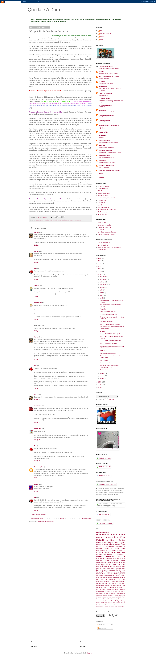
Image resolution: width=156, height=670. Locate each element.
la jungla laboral (108, 544)
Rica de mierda (103, 122)
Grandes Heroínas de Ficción (116, 568)
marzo (102, 373)
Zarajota (101, 177)
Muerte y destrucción (105, 546)
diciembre (103, 276)
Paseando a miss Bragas (115, 572)
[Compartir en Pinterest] (63, 217)
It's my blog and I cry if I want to (111, 564)
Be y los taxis (100, 591)
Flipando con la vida (58, 220)
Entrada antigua (86, 518)
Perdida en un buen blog (106, 115)
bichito (105, 578)
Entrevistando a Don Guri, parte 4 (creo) (110, 152)
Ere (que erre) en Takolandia (107, 112)
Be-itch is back (108, 591)
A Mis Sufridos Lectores (105, 128)
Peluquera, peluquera (106, 321)
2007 (100, 384)
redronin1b (37, 406)
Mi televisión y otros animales (107, 198)
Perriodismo (112, 593)
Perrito (118, 593)
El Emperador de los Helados (107, 209)
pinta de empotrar (119, 606)
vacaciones (114, 537)
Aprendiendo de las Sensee (106, 234)
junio (101, 293)
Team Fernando (103, 117)
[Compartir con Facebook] (61, 217)
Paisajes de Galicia (104, 78)
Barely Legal (103, 135)
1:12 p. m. (37, 245)
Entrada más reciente (36, 518)
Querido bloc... (103, 87)
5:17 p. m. (37, 359)
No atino (102, 331)
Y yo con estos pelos (118, 581)
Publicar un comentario (39, 514)
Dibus (105, 576)
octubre (102, 282)
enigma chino (111, 578)
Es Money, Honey (104, 98)
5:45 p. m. (37, 399)
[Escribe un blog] (57, 217)
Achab (36, 251)
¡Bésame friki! (102, 250)
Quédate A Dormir (46, 9)
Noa (101, 39)
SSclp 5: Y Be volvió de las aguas (110, 334)
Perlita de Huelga (104, 120)
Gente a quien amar (115, 548)
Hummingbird (38, 467)
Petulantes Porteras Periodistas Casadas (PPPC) (109, 366)
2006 (100, 387)
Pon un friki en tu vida (104, 243)
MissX (101, 174)
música (117, 544)
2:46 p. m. (37, 319)
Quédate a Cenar (108, 601)
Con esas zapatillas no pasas (107, 162)
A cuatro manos (100, 604)
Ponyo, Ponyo (104, 309)
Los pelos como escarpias (105, 570)
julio (101, 290)
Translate (111, 399)
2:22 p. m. (37, 279)
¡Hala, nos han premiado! (107, 312)
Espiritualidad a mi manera (103, 606)
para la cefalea (103, 132)
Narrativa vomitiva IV (104, 167)
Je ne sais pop (102, 214)
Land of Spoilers (103, 188)
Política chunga (101, 574)
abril (101, 298)
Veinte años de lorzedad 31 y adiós (108, 73)
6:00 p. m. (37, 440)
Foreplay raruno (68, 220)
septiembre (103, 284)
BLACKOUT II (102, 107)
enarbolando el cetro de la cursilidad (109, 550)
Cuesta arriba (104, 370)
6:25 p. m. (37, 461)
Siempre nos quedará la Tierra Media (109, 247)
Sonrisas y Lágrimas (115, 587)
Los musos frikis (103, 245)
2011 (100, 269)
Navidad (99, 548)
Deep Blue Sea (48, 220)
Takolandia (102, 110)
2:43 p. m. (37, 296)
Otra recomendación (104, 227)
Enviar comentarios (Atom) (46, 521)
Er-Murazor (38, 303)
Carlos (36, 232)
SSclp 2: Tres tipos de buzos (108, 343)
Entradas (102, 624)
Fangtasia (99, 593)
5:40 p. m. (37, 388)
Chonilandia (100, 583)
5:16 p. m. (37, 331)
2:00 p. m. (37, 262)
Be (35, 268)
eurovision (112, 597)
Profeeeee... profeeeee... (114, 554)
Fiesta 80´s (103, 350)
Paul (101, 578)
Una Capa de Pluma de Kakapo (109, 76)
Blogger (89, 653)
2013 (100, 263)
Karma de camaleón (106, 363)
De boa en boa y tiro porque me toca (115, 604)
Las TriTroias (104, 360)
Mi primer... (101, 230)
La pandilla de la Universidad (109, 314)
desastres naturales (106, 589)
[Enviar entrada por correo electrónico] (51, 217)
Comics (115, 591)
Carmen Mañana (105, 33)
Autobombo (120, 546)
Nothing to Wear (103, 195)
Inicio (62, 518)
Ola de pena (120, 570)
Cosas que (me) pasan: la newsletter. (109, 68)
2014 (100, 261)
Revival (112, 606)
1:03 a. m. (37, 478)
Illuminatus (37, 429)
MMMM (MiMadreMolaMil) (113, 585)
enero (102, 378)
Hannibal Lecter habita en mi (106, 147)
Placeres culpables (112, 558)
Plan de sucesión (103, 95)
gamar (36, 484)
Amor (123, 544)
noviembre (103, 279)
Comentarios (103, 628)
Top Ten (112, 566)
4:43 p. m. (37, 510)
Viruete (100, 205)
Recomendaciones (105, 534)
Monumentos (111, 576)
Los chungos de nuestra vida (107, 232)
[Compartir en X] (59, 217)
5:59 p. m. (37, 422)
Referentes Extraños (103, 556)
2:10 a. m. (37, 491)
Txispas (36, 285)
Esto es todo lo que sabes (106, 83)
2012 (100, 266)
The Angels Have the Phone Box (110, 602)
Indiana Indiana (113, 595)
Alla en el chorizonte (105, 150)
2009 (100, 274)
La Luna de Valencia (105, 105)
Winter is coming (112, 599)
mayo (102, 295)
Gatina (105, 595)
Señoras (105, 587)
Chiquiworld (102, 202)
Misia (102, 36)
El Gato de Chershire (105, 93)
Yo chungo (122, 602)
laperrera (102, 145)
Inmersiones (77, 220)
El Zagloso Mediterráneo (106, 165)
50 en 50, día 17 (103, 223)
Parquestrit (102, 160)
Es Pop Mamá (102, 212)
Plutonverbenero (104, 140)
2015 (100, 258)
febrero (102, 376)
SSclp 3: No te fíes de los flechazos (110, 341)
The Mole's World (103, 207)
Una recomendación (104, 225)
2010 (100, 271)
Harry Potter (102, 599)
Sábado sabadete (113, 574)
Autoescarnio (39, 220)
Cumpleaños (100, 572)
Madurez (101, 137)
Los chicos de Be (113, 540)
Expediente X (120, 578)
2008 (100, 382)
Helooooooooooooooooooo (106, 157)
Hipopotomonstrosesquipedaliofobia (108, 142)
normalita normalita (105, 155)
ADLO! (100, 191)
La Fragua (102, 82)
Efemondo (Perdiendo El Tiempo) (109, 170)
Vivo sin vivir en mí (104, 193)
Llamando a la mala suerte (108, 353)
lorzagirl (101, 71)
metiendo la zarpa (119, 589)
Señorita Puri (102, 200)
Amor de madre (112, 562)
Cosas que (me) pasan (106, 66)
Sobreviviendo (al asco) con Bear (110, 324)
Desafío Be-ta (121, 591)
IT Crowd (105, 593)
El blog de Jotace (103, 186)
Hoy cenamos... (120, 583)
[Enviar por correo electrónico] (55, 217)
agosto (102, 287)
